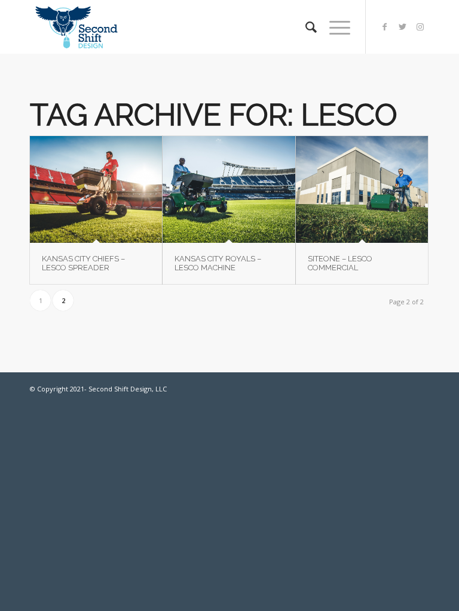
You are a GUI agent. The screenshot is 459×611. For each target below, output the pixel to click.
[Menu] (333, 27)
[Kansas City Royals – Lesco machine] (229, 189)
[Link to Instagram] (420, 27)
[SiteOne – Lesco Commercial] (362, 189)
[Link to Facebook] (384, 27)
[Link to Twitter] (402, 27)
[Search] (305, 27)
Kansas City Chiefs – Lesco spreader (83, 262)
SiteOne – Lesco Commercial (340, 262)
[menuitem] (305, 27)
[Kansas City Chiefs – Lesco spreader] (96, 189)
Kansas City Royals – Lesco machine (218, 262)
